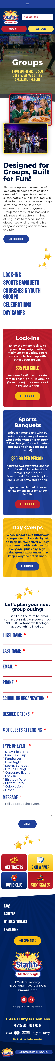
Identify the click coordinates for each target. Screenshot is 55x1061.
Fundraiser (13, 758)
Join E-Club (14, 885)
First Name (13, 635)
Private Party (14, 783)
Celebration (14, 786)
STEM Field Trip (17, 751)
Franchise (11, 929)
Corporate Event (17, 772)
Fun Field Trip (15, 755)
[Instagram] (31, 999)
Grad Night (13, 762)
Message (11, 798)
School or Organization (24, 699)
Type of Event (15, 746)
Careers (9, 914)
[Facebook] (24, 999)
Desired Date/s (16, 715)
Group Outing (15, 769)
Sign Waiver (40, 867)
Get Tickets (14, 867)
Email (8, 667)
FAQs (7, 906)
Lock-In (10, 776)
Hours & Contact (15, 922)
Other (9, 790)
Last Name (12, 651)
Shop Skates (40, 885)
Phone (8, 683)
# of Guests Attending (23, 730)
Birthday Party (16, 779)
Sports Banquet (17, 765)
